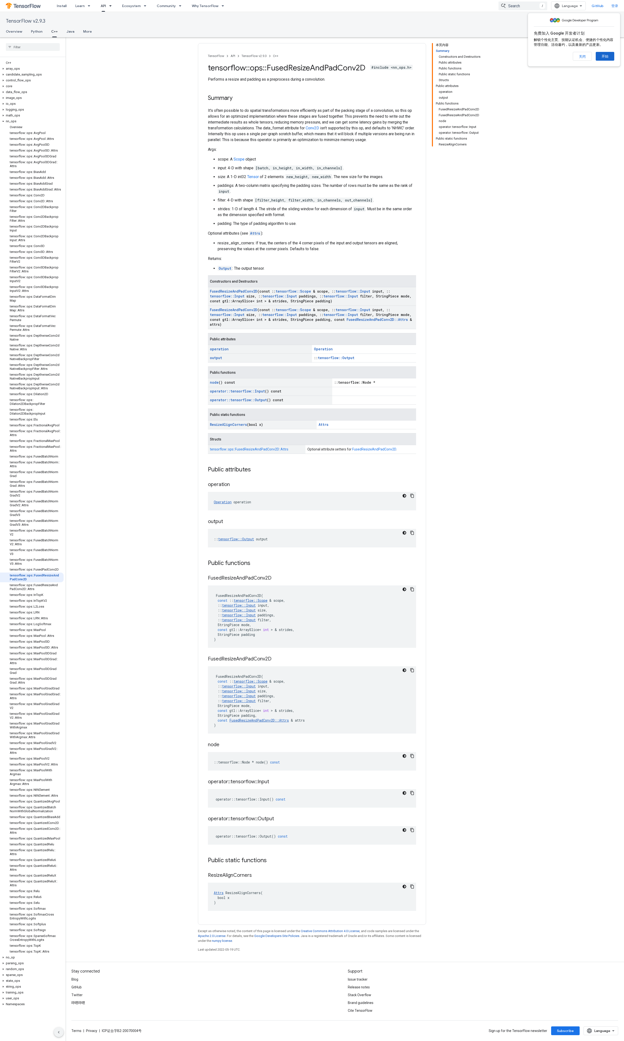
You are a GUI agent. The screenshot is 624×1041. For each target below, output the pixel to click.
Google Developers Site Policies (276, 936)
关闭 (582, 56)
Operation (323, 349)
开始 (605, 56)
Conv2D (312, 128)
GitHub (598, 6)
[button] (32, 69)
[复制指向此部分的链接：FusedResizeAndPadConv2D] (276, 578)
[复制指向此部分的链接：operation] (235, 485)
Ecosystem (131, 6)
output (216, 357)
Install (62, 6)
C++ (54, 31)
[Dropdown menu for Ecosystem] (146, 6)
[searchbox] (33, 47)
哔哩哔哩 (78, 1003)
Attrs (255, 233)
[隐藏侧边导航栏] (59, 1032)
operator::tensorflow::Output (238, 400)
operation (219, 349)
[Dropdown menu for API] (112, 6)
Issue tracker (358, 979)
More (87, 31)
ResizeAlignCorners (228, 424)
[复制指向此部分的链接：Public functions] (255, 563)
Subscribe (565, 1031)
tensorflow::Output (336, 357)
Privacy (91, 1031)
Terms (76, 1031)
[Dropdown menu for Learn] (90, 6)
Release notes (359, 987)
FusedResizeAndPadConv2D (233, 291)
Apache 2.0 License (211, 936)
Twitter (77, 995)
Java (70, 31)
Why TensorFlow (205, 6)
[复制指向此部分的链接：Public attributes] (256, 470)
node (214, 382)
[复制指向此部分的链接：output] (228, 522)
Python (36, 31)
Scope (239, 159)
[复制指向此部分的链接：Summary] (237, 98)
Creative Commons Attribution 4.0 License (330, 931)
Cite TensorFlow (360, 1010)
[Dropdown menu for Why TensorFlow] (224, 6)
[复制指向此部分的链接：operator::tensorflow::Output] (279, 819)
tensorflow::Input (353, 291)
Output (225, 268)
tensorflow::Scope (293, 291)
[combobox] (522, 5)
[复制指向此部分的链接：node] (224, 745)
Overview (14, 31)
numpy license (222, 941)
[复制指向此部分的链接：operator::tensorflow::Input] (274, 782)
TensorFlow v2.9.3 (25, 21)
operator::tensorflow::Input (237, 391)
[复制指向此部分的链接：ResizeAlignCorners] (257, 876)
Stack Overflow (359, 995)
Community (166, 6)
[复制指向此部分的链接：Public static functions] (271, 861)
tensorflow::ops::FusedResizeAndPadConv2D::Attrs (249, 449)
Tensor (253, 176)
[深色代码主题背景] (404, 496)
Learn (80, 6)
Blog (74, 979)
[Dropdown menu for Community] (181, 6)
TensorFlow (216, 56)
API (103, 6)
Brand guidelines (360, 1003)
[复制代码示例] (412, 496)
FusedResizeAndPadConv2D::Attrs (377, 319)
